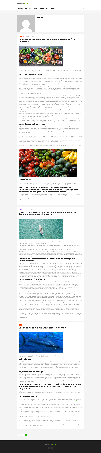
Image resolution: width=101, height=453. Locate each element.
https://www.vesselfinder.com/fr (70, 400)
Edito (26, 8)
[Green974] (22, 3)
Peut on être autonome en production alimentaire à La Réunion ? (47, 40)
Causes (35, 8)
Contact (52, 8)
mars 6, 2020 (27, 330)
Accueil (21, 8)
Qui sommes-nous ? (43, 8)
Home (76, 11)
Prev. (19, 434)
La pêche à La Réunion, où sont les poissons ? (42, 327)
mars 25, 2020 (27, 44)
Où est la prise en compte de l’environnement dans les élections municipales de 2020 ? (47, 213)
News (30, 8)
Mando (21, 44)
